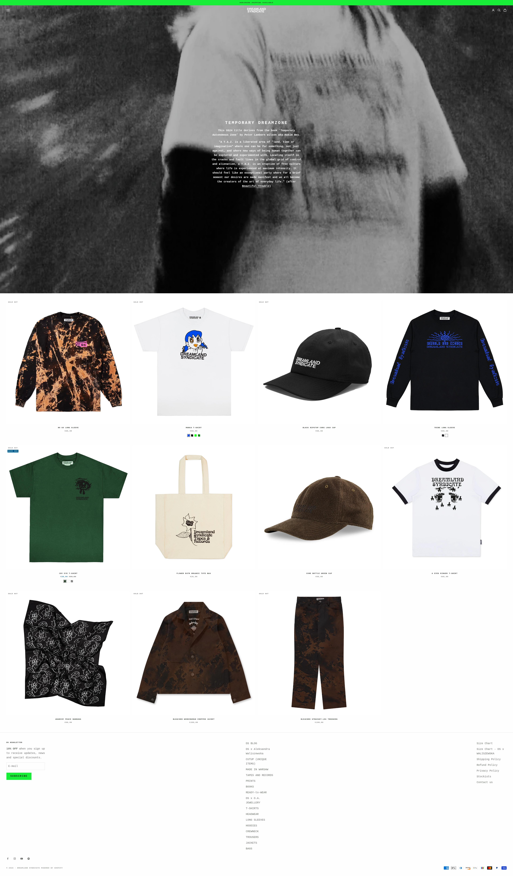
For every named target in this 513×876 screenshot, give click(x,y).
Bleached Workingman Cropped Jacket (194, 719)
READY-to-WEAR (256, 792)
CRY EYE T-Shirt (68, 573)
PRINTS (250, 781)
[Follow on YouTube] (21, 858)
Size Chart (485, 743)
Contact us (485, 782)
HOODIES (251, 825)
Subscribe (19, 776)
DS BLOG (251, 743)
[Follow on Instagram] (14, 858)
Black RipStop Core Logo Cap (319, 428)
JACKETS (251, 842)
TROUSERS (252, 837)
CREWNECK (252, 831)
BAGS (249, 848)
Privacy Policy (488, 770)
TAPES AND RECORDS (259, 775)
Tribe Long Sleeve (444, 428)
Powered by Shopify (52, 868)
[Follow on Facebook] (7, 858)
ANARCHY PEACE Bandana (68, 719)
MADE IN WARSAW (257, 769)
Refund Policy (487, 765)
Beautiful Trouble (255, 186)
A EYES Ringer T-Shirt (444, 573)
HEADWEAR (252, 814)
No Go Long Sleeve (68, 428)
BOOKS (250, 786)
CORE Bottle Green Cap (319, 573)
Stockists (484, 776)
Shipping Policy (489, 759)
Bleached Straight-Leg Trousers (319, 719)
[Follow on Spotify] (28, 858)
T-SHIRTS (252, 808)
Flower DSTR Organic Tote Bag (194, 573)
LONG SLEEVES (255, 819)
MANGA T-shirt (194, 428)
